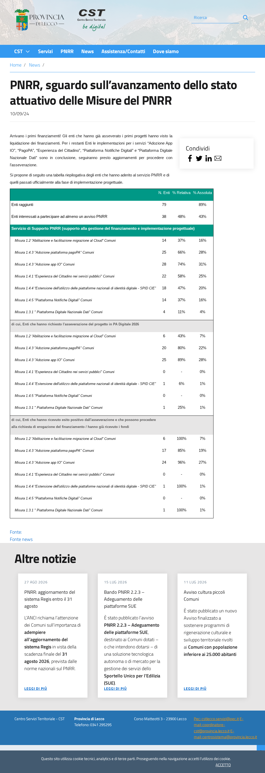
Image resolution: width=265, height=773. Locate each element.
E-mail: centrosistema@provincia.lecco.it (225, 734)
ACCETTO (223, 765)
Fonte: (21, 535)
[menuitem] (22, 51)
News (34, 64)
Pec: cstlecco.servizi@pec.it (216, 719)
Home (15, 64)
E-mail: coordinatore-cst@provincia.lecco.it (219, 725)
